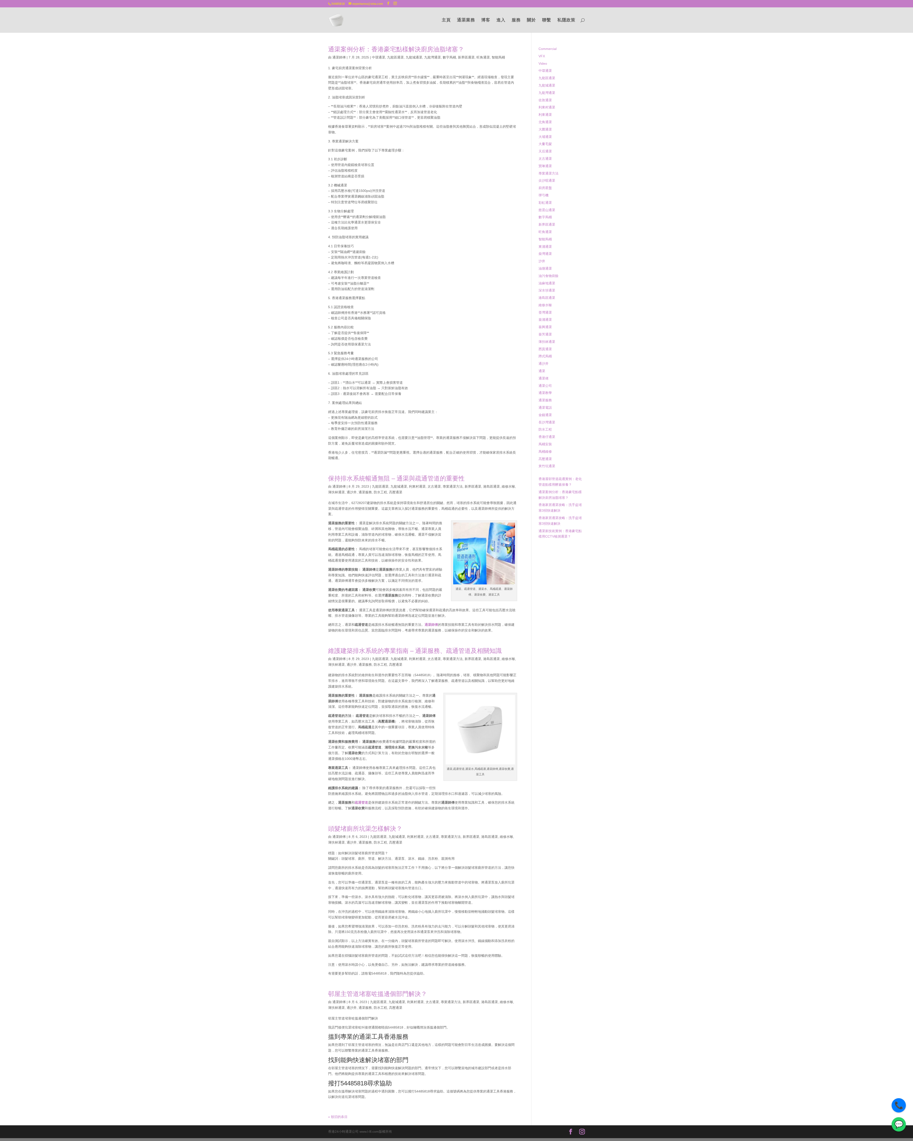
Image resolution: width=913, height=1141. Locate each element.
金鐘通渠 (545, 415)
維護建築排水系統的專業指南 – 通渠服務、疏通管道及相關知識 (415, 650)
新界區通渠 (466, 57)
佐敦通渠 (545, 100)
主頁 (446, 20)
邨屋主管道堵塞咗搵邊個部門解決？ (377, 993)
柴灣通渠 (545, 254)
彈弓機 (544, 195)
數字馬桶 (449, 57)
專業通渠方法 (453, 486)
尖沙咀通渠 (547, 180)
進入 (500, 20)
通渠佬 (544, 378)
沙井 (542, 261)
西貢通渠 (545, 349)
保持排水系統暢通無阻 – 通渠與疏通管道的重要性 (396, 478)
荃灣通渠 (545, 312)
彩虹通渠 (545, 202)
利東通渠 (545, 115)
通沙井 (352, 492)
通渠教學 (545, 393)
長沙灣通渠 (547, 422)
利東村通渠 (417, 486)
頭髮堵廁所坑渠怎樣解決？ (365, 828)
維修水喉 (508, 486)
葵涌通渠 (545, 319)
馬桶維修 (545, 451)
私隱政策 (566, 20)
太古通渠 (434, 486)
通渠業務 (466, 20)
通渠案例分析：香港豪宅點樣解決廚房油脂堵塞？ (396, 49)
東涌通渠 (545, 246)
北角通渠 (545, 122)
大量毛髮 (545, 144)
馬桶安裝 (545, 444)
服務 (516, 20)
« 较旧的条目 (338, 1117)
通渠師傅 (339, 57)
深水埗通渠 (547, 290)
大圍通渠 (545, 129)
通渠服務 (365, 492)
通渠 (542, 371)
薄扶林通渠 (336, 492)
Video (543, 63)
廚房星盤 (545, 188)
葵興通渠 (545, 327)
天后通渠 (545, 151)
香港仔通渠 (547, 437)
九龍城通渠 (414, 57)
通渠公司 (545, 386)
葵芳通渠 (545, 334)
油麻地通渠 (547, 283)
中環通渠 (378, 57)
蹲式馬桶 (545, 356)
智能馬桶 (498, 57)
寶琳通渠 (545, 166)
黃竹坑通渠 (547, 466)
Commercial (548, 49)
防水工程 (380, 492)
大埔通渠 (545, 137)
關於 (531, 20)
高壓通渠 (395, 492)
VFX (542, 56)
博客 (485, 20)
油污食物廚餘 (548, 276)
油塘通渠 (545, 268)
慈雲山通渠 (547, 210)
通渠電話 (545, 407)
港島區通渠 (491, 486)
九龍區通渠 (395, 57)
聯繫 (546, 20)
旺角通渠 (483, 57)
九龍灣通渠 (432, 57)
